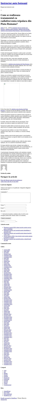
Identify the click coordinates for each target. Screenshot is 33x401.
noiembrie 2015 (8, 363)
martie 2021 (7, 285)
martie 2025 (7, 261)
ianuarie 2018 (7, 331)
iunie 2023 (6, 268)
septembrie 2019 (8, 304)
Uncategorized (7, 385)
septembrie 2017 (8, 337)
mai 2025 (6, 259)
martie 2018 (7, 328)
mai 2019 (6, 310)
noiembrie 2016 (8, 350)
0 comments (14, 27)
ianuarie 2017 (7, 347)
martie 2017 (7, 344)
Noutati (6, 375)
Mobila (5, 373)
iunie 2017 (6, 340)
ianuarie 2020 (7, 298)
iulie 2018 (6, 323)
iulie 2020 (6, 292)
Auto (5, 370)
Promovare (6, 377)
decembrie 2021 (8, 274)
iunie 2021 (6, 282)
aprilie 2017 (7, 343)
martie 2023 (7, 270)
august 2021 (7, 280)
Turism (5, 383)
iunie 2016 (6, 354)
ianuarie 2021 (7, 288)
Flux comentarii (8, 394)
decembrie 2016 (8, 348)
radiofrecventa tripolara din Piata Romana (18, 64)
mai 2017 (6, 341)
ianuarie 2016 (7, 360)
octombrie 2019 (8, 302)
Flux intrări (6, 392)
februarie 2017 (7, 345)
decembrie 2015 (8, 361)
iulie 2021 (6, 281)
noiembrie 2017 (8, 334)
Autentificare (7, 391)
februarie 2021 (7, 287)
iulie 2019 (6, 307)
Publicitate (6, 379)
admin (2, 27)
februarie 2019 (7, 314)
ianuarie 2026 (7, 254)
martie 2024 (7, 264)
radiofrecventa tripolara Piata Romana (10, 30)
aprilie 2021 (7, 284)
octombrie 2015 (8, 364)
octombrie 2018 (8, 320)
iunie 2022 (6, 271)
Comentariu (4, 192)
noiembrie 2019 (8, 301)
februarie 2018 (7, 330)
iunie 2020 (6, 294)
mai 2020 (6, 295)
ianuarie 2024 (7, 265)
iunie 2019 (6, 308)
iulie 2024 (6, 262)
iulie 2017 (6, 338)
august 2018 (7, 321)
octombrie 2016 (8, 351)
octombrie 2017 (8, 335)
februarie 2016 (7, 358)
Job (5, 372)
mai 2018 (6, 325)
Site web (3, 211)
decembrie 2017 (8, 333)
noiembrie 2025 (8, 255)
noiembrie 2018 (8, 318)
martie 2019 (7, 312)
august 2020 (7, 291)
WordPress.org (7, 395)
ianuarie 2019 (7, 315)
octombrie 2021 (8, 277)
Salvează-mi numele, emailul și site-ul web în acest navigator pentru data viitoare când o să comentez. (14, 214)
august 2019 (7, 305)
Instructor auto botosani (14, 3)
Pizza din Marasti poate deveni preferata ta (11, 180)
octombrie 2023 (8, 267)
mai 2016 (6, 355)
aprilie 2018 (7, 327)
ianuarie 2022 (7, 272)
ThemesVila (4, 399)
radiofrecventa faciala (23, 29)
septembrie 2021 (8, 278)
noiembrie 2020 (8, 290)
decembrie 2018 (8, 317)
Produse (6, 376)
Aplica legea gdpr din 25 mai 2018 (9, 181)
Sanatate (6, 380)
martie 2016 (7, 357)
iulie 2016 (6, 353)
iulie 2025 (6, 258)
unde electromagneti (25, 30)
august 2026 (7, 249)
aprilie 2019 (7, 311)
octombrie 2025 (8, 257)
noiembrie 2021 (8, 275)
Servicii (19, 27)
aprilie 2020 (7, 297)
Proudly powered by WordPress (9, 398)
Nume (3, 205)
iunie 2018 (6, 324)
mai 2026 (6, 252)
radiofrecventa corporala (12, 29)
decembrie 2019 (8, 300)
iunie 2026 (6, 251)
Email (3, 208)
